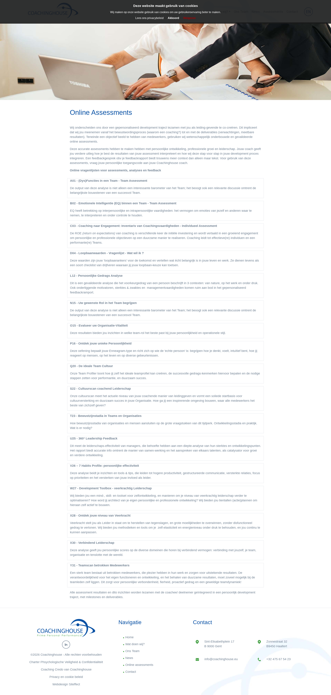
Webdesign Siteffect (66, 684)
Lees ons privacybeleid (149, 18)
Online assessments (139, 665)
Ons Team (132, 651)
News (129, 658)
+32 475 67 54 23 (278, 659)
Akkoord (173, 18)
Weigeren (189, 18)
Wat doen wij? (135, 644)
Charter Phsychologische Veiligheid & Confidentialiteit (66, 662)
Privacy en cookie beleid (66, 677)
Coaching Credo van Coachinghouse (66, 669)
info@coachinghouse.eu (221, 659)
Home (129, 637)
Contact (130, 671)
